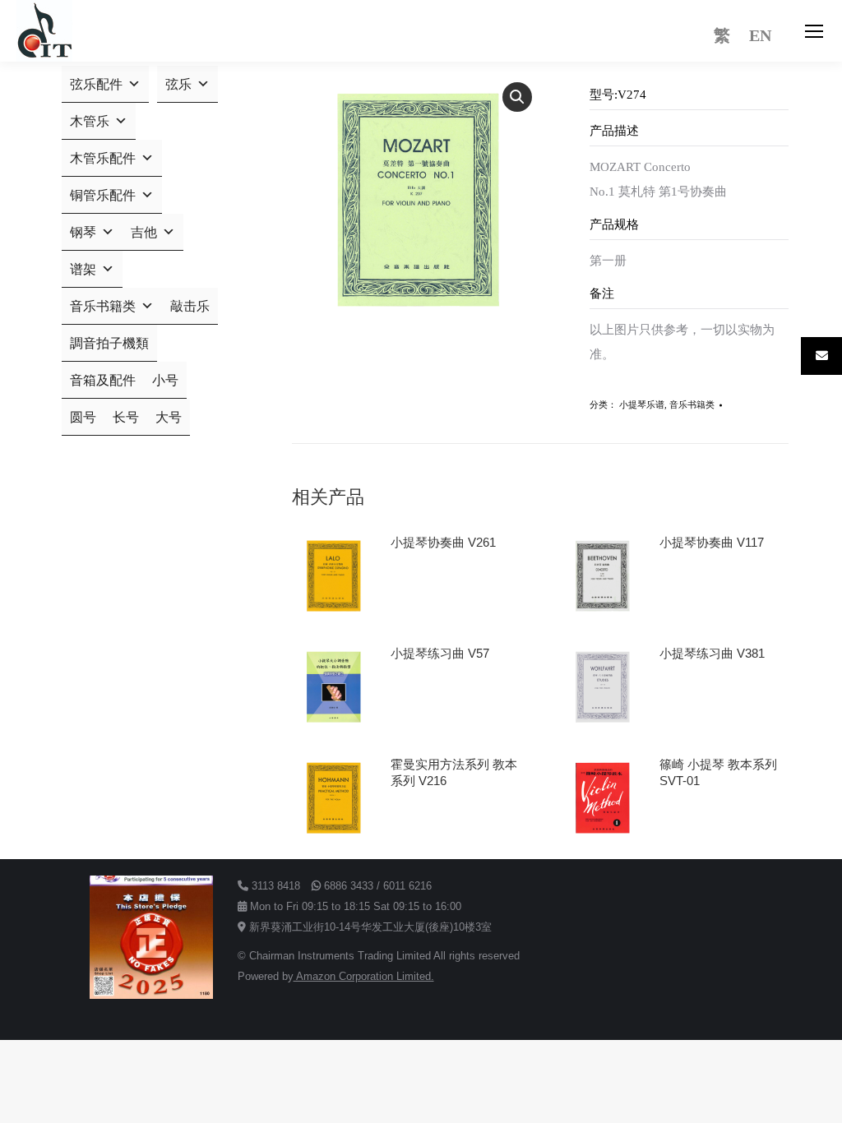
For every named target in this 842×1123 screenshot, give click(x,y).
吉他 (144, 232)
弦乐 (178, 84)
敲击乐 (190, 306)
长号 (126, 417)
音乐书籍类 (692, 404)
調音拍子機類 (109, 343)
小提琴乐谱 (641, 404)
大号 (168, 417)
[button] (517, 97)
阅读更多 (422, 588)
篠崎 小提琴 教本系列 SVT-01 (718, 772)
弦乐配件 (96, 84)
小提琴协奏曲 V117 (711, 542)
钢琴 (83, 232)
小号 (165, 380)
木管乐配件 (103, 158)
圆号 (83, 417)
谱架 (83, 269)
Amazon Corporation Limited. (364, 976)
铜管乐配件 (103, 195)
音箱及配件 (103, 380)
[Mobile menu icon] (814, 31)
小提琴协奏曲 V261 (443, 542)
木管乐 (89, 121)
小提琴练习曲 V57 (440, 653)
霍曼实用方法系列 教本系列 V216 (454, 772)
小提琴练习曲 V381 (712, 653)
